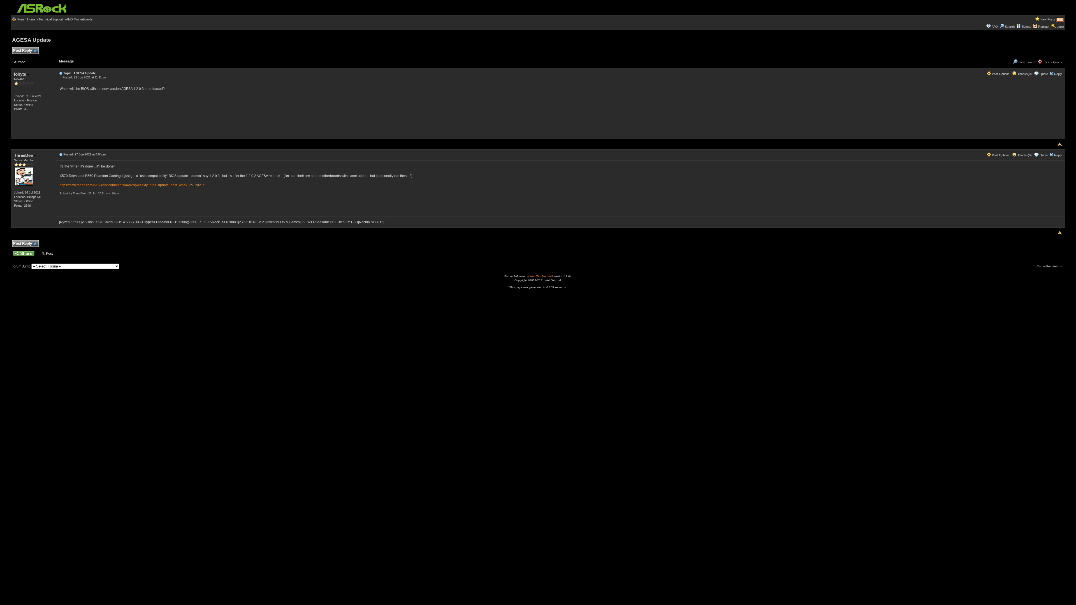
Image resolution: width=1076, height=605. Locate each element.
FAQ (995, 26)
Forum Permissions (1050, 266)
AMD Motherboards (79, 19)
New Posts (1047, 19)
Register (1044, 26)
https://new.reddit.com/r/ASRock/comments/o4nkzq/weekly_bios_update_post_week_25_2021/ (132, 185)
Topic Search (1026, 62)
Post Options (1000, 74)
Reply (1058, 74)
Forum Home (26, 19)
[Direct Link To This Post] (60, 73)
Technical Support (51, 19)
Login (1060, 26)
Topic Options (1052, 62)
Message (66, 61)
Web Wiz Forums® (541, 276)
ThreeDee (24, 155)
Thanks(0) (1024, 74)
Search (1010, 26)
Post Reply (22, 50)
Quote (1044, 74)
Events (1026, 26)
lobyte (20, 74)
